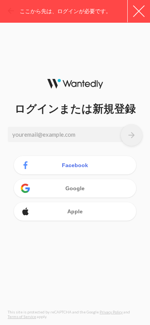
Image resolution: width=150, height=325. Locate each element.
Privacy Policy (111, 312)
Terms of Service (22, 316)
